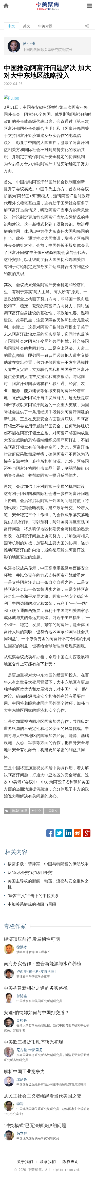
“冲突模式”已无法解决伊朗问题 (35, 1125)
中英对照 (45, 26)
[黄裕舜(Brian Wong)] (9, 1022)
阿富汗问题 (19, 811)
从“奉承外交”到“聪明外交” (30, 872)
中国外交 (52, 811)
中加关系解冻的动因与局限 (32, 904)
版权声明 (70, 1162)
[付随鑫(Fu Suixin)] (9, 998)
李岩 (20, 1104)
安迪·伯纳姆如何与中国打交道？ (36, 1012)
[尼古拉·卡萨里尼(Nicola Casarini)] (9, 1052)
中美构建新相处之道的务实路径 (36, 988)
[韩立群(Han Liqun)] (9, 1135)
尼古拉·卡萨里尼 (29, 1050)
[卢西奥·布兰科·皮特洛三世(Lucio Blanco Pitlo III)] (9, 973)
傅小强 (29, 43)
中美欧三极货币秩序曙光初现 (33, 1042)
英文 (26, 26)
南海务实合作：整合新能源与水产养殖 (42, 963)
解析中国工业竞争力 (24, 1071)
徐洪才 (21, 947)
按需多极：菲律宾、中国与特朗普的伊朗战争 (48, 864)
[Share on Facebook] (50, 833)
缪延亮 (21, 1079)
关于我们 (25, 1162)
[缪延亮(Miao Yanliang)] (9, 1081)
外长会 (36, 811)
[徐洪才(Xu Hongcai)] (9, 949)
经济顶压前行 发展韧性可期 (32, 939)
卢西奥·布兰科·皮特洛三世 (37, 971)
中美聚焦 (47, 6)
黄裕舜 (21, 1020)
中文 (11, 26)
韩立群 (21, 1133)
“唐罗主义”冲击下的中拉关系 (33, 896)
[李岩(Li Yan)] (9, 1106)
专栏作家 (15, 926)
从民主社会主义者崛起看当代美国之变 (42, 1096)
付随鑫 (21, 996)
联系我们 (48, 1162)
